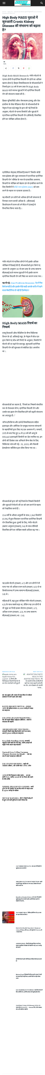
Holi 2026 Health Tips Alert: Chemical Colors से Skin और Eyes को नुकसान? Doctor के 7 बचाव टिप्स (29, 930)
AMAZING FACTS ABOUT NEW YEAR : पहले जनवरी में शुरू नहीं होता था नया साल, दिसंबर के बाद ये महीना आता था (29, 883)
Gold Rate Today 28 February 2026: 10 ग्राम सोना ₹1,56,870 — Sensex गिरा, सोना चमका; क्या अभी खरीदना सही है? (29, 1007)
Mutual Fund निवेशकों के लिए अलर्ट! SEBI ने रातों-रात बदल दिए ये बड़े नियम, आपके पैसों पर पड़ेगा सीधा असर (29, 976)
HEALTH (10, 11)
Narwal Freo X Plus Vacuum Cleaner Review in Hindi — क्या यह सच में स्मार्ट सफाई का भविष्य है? (17, 754)
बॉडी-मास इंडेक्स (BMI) (23, 186)
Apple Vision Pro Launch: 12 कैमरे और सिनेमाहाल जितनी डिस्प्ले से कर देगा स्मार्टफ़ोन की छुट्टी (11, 679)
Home (4, 11)
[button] (4, 3)
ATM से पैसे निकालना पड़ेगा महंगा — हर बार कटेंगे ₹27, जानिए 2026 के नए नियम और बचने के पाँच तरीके (17, 777)
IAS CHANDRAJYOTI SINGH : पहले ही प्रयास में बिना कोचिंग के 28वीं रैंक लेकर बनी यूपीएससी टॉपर (29, 991)
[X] (18, 68)
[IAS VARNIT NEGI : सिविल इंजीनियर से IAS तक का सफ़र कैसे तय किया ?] (8, 917)
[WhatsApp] (29, 68)
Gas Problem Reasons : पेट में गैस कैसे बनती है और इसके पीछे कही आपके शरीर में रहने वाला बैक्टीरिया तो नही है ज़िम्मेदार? (22, 286)
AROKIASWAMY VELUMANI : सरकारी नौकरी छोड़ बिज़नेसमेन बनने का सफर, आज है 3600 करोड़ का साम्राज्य (16, 731)
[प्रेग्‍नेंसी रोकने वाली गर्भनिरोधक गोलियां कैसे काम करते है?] (8, 964)
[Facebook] (13, 68)
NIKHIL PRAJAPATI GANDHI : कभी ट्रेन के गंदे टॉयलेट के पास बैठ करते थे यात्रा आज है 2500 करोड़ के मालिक (17, 789)
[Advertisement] (22, 835)
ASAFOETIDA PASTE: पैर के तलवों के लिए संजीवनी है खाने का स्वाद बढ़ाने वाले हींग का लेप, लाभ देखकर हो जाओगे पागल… (33, 683)
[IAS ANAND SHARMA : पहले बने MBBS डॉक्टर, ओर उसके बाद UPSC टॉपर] (39, 767)
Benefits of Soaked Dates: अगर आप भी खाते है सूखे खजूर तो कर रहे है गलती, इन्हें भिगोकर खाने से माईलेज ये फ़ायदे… (28, 899)
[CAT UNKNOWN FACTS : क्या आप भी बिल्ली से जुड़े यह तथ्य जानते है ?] (8, 871)
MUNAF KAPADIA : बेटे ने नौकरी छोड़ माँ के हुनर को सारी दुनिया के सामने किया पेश (17, 799)
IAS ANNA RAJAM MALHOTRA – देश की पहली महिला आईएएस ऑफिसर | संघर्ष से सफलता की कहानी (17, 720)
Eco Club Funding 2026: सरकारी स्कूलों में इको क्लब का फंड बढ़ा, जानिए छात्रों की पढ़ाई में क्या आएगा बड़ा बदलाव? (17, 743)
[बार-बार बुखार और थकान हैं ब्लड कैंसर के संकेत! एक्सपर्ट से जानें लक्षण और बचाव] (39, 698)
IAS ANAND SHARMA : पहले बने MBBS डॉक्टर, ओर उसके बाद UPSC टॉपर (16, 765)
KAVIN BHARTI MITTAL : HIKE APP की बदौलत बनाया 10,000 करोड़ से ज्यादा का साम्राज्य (17, 708)
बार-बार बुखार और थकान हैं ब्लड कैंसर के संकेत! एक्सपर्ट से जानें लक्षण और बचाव (17, 696)
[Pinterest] (23, 68)
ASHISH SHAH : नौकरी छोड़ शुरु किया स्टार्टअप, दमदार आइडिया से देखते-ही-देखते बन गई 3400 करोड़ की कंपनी (29, 945)
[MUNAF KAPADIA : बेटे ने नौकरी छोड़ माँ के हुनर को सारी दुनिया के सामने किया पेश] (39, 801)
